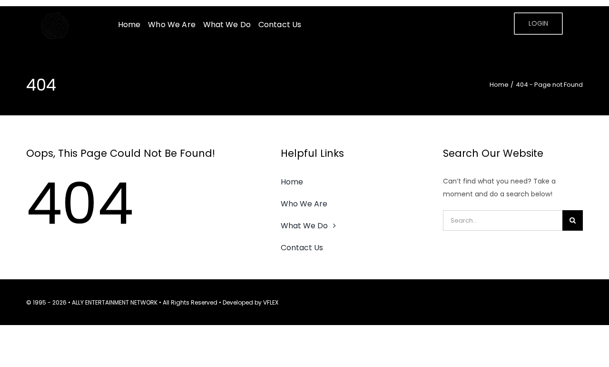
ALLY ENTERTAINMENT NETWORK (114, 302)
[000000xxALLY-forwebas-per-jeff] (57, 15)
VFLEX (270, 302)
